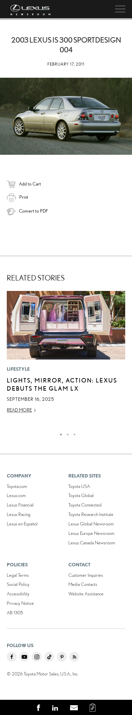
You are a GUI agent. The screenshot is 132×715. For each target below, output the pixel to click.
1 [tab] (59, 433)
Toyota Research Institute (90, 514)
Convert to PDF (33, 211)
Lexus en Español (22, 523)
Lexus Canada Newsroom (91, 542)
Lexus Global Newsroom (91, 523)
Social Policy (18, 584)
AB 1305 (15, 612)
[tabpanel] (66, 355)
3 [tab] (72, 433)
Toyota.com (17, 486)
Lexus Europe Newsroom (91, 533)
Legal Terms (18, 575)
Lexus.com (16, 495)
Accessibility (18, 593)
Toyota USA (79, 486)
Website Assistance (86, 593)
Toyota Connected (85, 505)
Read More (19, 410)
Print (23, 197)
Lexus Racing (18, 514)
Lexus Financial (20, 505)
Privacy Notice (20, 603)
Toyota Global (81, 495)
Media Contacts (82, 584)
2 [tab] (66, 433)
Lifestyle (18, 369)
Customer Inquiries (85, 575)
